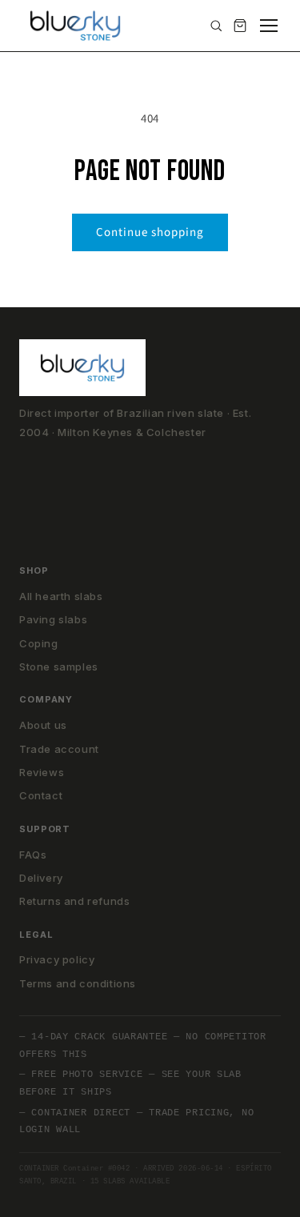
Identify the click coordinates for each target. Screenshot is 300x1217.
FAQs (32, 854)
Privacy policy (56, 959)
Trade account (59, 749)
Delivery (41, 877)
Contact (40, 795)
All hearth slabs (61, 596)
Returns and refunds (74, 901)
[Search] (216, 25)
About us (43, 725)
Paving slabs (53, 619)
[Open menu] (269, 25)
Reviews (41, 772)
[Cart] (240, 25)
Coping (38, 643)
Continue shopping (150, 232)
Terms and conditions (77, 983)
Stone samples (58, 666)
